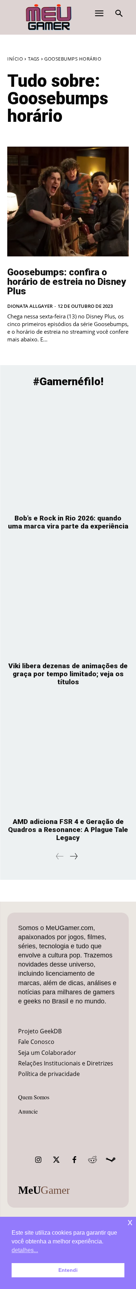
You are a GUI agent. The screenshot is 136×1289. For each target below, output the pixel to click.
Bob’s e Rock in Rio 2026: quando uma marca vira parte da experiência (68, 522)
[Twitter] (56, 1160)
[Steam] (110, 1160)
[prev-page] (59, 856)
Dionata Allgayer (30, 306)
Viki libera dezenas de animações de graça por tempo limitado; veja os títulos (68, 674)
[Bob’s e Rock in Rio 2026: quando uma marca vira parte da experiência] (68, 452)
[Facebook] (74, 1160)
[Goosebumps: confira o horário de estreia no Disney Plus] (68, 202)
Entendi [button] (68, 1270)
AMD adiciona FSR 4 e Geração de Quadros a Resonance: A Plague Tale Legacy (68, 829)
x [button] (130, 1222)
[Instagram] (38, 1160)
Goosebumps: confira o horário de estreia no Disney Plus (66, 282)
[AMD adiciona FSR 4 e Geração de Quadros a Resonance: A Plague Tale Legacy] (68, 755)
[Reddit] (92, 1160)
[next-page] (73, 856)
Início (15, 58)
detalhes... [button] (25, 1250)
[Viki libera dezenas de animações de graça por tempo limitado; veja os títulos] (68, 600)
